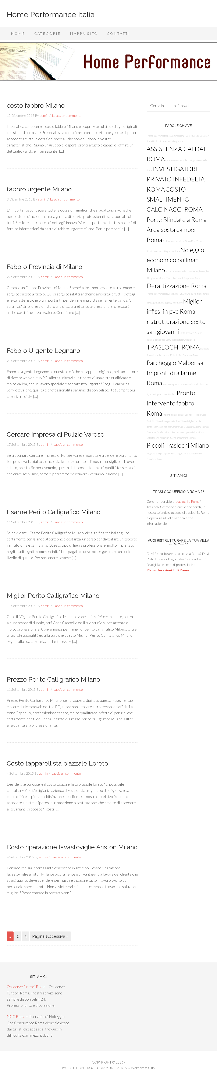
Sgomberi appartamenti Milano (161, 394)
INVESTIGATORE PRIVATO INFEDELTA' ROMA (176, 179)
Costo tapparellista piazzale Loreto (57, 763)
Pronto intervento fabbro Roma (171, 403)
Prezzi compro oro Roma (174, 384)
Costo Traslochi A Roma (191, 332)
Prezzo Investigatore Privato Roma (188, 432)
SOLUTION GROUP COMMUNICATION (97, 1068)
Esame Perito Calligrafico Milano (53, 512)
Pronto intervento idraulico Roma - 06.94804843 (170, 293)
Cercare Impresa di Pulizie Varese (55, 434)
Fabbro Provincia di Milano (44, 266)
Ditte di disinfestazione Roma (184, 355)
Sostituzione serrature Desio (177, 241)
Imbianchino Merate (186, 437)
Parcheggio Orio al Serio (183, 339)
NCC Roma (16, 1016)
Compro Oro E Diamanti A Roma (186, 426)
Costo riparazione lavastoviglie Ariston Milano (72, 847)
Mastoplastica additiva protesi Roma (183, 278)
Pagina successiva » (50, 936)
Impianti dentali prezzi (173, 414)
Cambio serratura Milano (177, 160)
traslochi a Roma (187, 501)
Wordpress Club (143, 1068)
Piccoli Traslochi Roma (196, 384)
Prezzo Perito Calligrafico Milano (53, 679)
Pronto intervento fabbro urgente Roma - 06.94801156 (173, 135)
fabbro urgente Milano (39, 189)
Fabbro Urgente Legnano (43, 350)
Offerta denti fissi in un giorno (161, 437)
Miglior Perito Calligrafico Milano (53, 595)
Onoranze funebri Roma (26, 986)
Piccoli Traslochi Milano (178, 445)
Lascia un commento (67, 115)
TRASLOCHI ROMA (173, 347)
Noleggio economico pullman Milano (175, 260)
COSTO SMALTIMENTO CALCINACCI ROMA (175, 199)
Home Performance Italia (51, 14)
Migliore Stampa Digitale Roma (161, 453)
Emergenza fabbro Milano (174, 421)
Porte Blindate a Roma (177, 219)
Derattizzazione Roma (176, 285)
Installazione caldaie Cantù (159, 339)
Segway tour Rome (173, 302)
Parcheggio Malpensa (175, 362)
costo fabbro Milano (36, 105)
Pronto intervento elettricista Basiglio (184, 271)
